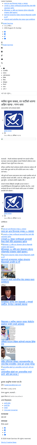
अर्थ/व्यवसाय (6, 75)
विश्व (4, 80)
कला (4, 87)
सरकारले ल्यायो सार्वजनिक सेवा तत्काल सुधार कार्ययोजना (19, 19)
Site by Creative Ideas (8, 442)
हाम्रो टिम (6, 405)
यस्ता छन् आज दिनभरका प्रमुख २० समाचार (16, 3)
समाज (4, 73)
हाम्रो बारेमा (7, 403)
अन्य (4, 89)
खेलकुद (5, 82)
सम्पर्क (6, 408)
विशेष (4, 77)
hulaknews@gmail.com (12, 385)
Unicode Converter (11, 410)
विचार (4, 84)
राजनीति (5, 71)
